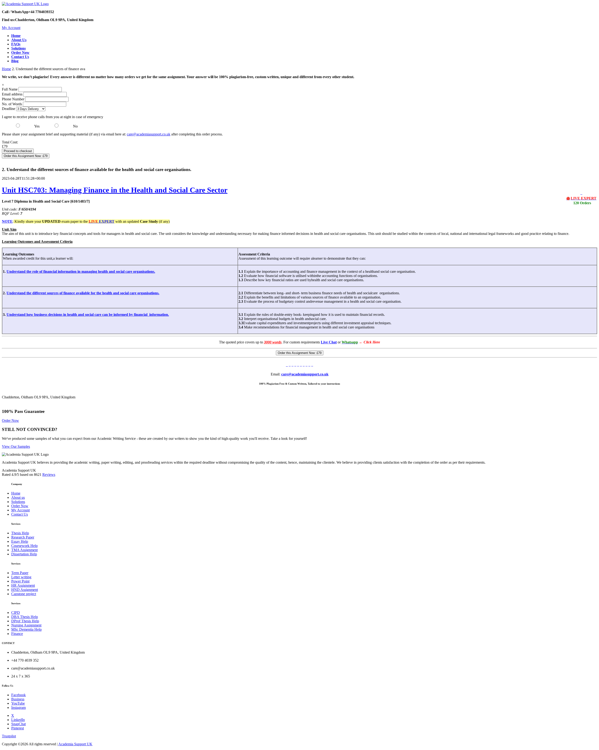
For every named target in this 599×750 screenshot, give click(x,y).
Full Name (10, 89)
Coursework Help (24, 546)
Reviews (48, 475)
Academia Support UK (75, 744)
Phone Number (13, 99)
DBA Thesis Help (24, 617)
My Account (11, 28)
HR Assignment (23, 585)
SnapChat (18, 724)
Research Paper (22, 537)
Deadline (8, 109)
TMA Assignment (24, 550)
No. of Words (12, 104)
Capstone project (23, 594)
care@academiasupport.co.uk (148, 134)
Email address (12, 94)
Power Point (20, 581)
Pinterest (17, 728)
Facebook (18, 695)
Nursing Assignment (26, 625)
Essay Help (19, 541)
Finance (17, 634)
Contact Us (19, 514)
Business (17, 699)
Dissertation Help (24, 554)
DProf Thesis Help (25, 621)
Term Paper (19, 573)
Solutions (18, 502)
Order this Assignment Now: (25, 156)
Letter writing (21, 577)
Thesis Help (20, 533)
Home (6, 69)
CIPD (15, 613)
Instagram (18, 708)
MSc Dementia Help (26, 629)
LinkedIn (18, 720)
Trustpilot (9, 736)
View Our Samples (16, 446)
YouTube (18, 703)
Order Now (10, 420)
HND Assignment (24, 590)
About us (18, 497)
